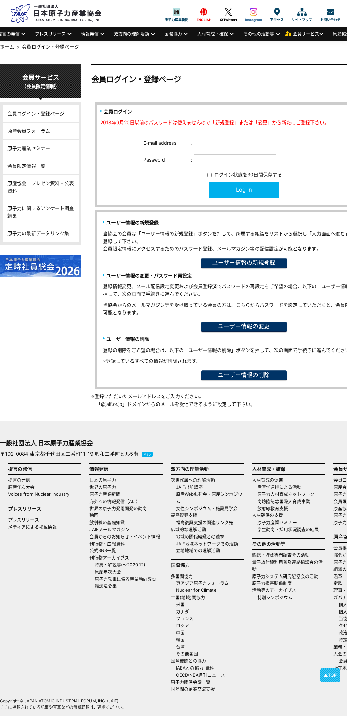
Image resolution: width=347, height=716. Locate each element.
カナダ (182, 611)
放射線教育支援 (272, 508)
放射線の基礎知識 (107, 522)
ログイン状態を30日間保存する (247, 174)
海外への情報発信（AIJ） (114, 501)
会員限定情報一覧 (26, 166)
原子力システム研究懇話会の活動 (285, 576)
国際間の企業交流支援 (193, 689)
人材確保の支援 (267, 515)
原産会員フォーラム (28, 131)
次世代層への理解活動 (193, 480)
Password (154, 160)
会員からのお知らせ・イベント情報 (124, 536)
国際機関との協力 (188, 660)
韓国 (180, 639)
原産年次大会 (21, 487)
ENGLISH (204, 12)
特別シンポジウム (274, 597)
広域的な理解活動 (188, 529)
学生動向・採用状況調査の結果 (290, 529)
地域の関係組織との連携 (200, 536)
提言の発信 (19, 480)
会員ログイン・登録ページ (35, 113)
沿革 (337, 576)
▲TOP (330, 675)
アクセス (277, 12)
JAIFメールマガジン (109, 529)
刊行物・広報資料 (107, 543)
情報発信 (90, 33)
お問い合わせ (330, 12)
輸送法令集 (106, 585)
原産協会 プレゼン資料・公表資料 (40, 186)
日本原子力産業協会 (59, 13)
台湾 (180, 646)
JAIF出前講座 (189, 487)
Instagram (253, 12)
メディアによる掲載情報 (32, 526)
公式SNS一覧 (102, 550)
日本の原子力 (102, 480)
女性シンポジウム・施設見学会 (207, 508)
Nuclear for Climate (196, 590)
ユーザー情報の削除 (244, 375)
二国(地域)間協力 (188, 597)
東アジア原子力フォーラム (202, 583)
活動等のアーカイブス (274, 590)
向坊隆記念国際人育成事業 (283, 501)
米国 (180, 604)
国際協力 (173, 33)
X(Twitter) (228, 12)
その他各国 (187, 653)
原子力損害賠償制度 (272, 583)
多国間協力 (182, 576)
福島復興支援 (184, 515)
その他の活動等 (258, 33)
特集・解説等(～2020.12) (120, 564)
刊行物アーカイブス (109, 557)
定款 (337, 583)
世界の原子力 (102, 487)
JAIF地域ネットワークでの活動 (207, 543)
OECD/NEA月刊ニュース (200, 675)
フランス (184, 618)
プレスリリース (50, 33)
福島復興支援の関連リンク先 (204, 522)
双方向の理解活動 (131, 33)
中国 (180, 632)
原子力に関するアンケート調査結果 (40, 212)
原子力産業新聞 (176, 12)
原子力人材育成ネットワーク (285, 494)
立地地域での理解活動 (198, 550)
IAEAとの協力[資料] (196, 668)
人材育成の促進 (267, 480)
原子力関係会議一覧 (190, 682)
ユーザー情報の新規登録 (243, 262)
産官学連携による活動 (279, 487)
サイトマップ (302, 12)
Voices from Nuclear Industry (38, 494)
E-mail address (159, 143)
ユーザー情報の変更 (244, 326)
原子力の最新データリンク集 (38, 233)
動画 (93, 515)
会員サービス (306, 33)
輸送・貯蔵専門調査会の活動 (280, 555)
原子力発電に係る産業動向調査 (125, 579)
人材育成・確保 (212, 33)
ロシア (182, 625)
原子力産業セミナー (28, 148)
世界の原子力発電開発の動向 (118, 508)
